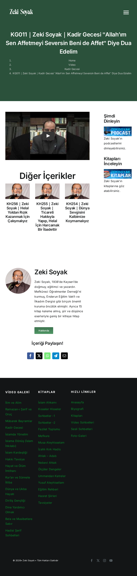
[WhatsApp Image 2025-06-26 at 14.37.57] (118, 170)
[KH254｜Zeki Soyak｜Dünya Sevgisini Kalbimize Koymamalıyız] (77, 191)
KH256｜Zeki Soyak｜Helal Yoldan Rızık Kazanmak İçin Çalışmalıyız (18, 212)
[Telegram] (55, 356)
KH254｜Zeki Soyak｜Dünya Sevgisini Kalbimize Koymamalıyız (77, 212)
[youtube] (111, 560)
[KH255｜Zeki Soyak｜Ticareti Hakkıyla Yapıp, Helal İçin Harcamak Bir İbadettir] (47, 191)
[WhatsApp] (47, 356)
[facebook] (91, 560)
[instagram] (104, 560)
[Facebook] (30, 356)
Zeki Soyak (28, 560)
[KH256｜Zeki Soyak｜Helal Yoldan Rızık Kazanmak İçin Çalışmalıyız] (17, 191)
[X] (39, 356)
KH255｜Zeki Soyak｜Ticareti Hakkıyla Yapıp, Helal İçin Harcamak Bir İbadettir (47, 217)
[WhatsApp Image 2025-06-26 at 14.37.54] (118, 128)
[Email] (64, 356)
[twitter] (98, 560)
